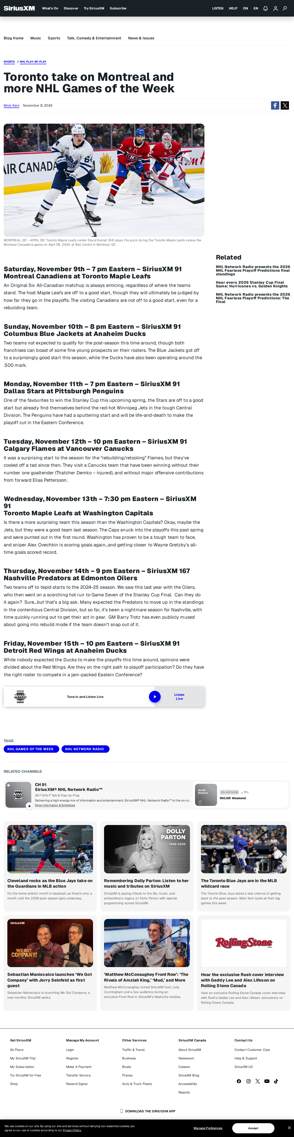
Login (70, 1050)
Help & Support (246, 1058)
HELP (233, 8)
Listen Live (179, 697)
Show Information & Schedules (55, 805)
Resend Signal (77, 1084)
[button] (275, 105)
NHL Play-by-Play (33, 62)
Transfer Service (78, 1075)
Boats (126, 1067)
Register (72, 1058)
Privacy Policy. (72, 1130)
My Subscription (22, 1067)
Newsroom (186, 1058)
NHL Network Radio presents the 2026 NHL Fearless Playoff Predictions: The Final (253, 298)
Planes (127, 1075)
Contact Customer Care (252, 1050)
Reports (184, 1092)
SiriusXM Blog (188, 1075)
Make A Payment (78, 1067)
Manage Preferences (208, 1128)
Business (129, 1058)
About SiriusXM (189, 1050)
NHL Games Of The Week (30, 749)
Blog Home (13, 38)
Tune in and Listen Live (85, 697)
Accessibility (187, 1084)
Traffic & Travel (133, 1050)
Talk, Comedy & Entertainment (94, 38)
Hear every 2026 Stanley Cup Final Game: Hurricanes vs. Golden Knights (252, 284)
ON (245, 8)
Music (35, 38)
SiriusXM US (244, 1067)
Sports (54, 38)
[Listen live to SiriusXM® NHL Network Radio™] (18, 795)
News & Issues (141, 38)
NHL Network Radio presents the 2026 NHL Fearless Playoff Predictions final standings (253, 270)
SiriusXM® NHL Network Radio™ (68, 789)
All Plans (16, 1050)
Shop (14, 1084)
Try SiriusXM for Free (25, 1075)
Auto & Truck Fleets (137, 1084)
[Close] (289, 1128)
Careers (184, 1067)
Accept (253, 1128)
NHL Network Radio (84, 749)
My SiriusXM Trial (23, 1058)
